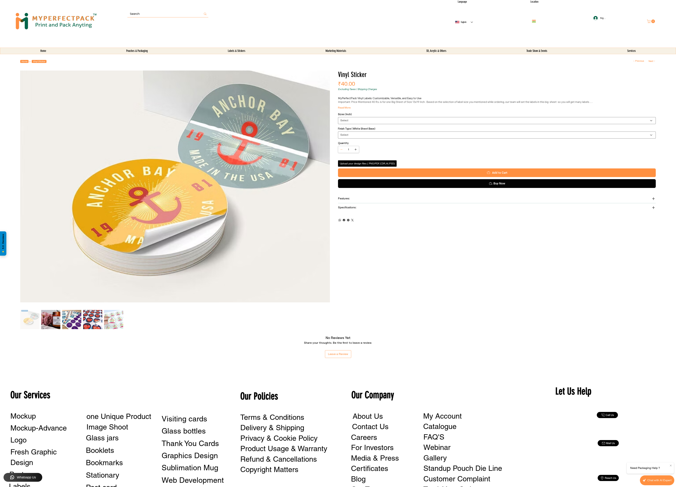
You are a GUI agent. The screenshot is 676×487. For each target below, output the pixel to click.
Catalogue (439, 426)
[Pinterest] (348, 220)
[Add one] (355, 149)
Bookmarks (104, 462)
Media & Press (375, 458)
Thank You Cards (190, 443)
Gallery (435, 458)
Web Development (193, 480)
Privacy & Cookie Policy (279, 438)
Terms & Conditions (272, 417)
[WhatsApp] (340, 220)
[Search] (205, 14)
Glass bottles (184, 431)
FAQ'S (433, 437)
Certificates (369, 468)
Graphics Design (190, 455)
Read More (344, 107)
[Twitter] (352, 220)
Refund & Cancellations (278, 459)
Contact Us (370, 426)
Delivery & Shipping (272, 427)
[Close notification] (670, 465)
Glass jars (102, 438)
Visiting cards (184, 418)
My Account (442, 416)
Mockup (23, 416)
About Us (368, 416)
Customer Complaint (456, 479)
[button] (137, 51)
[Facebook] (344, 220)
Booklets (100, 450)
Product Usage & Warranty (283, 448)
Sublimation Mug (190, 467)
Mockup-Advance (38, 428)
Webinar (436, 447)
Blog (358, 479)
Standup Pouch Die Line (462, 468)
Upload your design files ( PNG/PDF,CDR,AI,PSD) (367, 163)
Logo (18, 440)
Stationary (102, 475)
